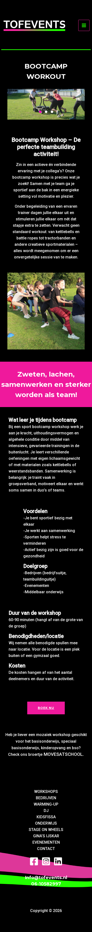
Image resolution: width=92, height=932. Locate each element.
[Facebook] (34, 861)
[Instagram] (46, 861)
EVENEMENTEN (46, 842)
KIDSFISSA (46, 817)
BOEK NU (46, 708)
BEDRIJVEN (46, 798)
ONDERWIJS (46, 823)
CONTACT (46, 848)
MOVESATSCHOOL (63, 754)
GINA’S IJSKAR (46, 836)
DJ (46, 810)
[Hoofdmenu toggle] (84, 25)
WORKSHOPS (46, 791)
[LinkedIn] (58, 861)
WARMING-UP (46, 804)
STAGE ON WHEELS (46, 829)
